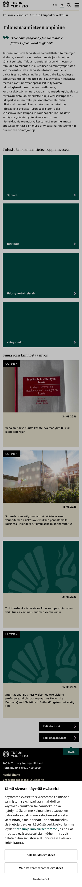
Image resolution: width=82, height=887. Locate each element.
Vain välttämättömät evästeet (41, 868)
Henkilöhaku (11, 774)
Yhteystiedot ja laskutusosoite (23, 780)
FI (62, 5)
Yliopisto (22, 15)
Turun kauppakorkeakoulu (50, 15)
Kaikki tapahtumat (54, 738)
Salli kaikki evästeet (41, 855)
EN (54, 5)
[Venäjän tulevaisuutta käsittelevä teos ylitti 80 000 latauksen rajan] (41, 403)
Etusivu (8, 15)
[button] (77, 5)
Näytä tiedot (41, 879)
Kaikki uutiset (51, 726)
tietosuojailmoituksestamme (35, 829)
